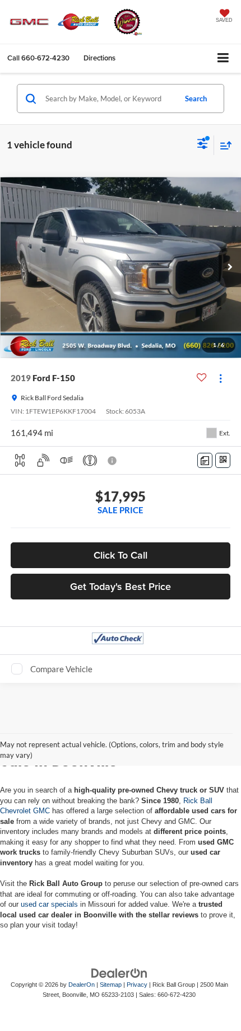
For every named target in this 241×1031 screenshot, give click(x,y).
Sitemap (111, 984)
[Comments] (204, 460)
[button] (38, 58)
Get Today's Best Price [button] (120, 586)
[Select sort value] (223, 145)
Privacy (137, 984)
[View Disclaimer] (113, 460)
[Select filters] (203, 145)
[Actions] (220, 378)
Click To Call (120, 555)
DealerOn (81, 984)
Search (196, 98)
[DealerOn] (119, 972)
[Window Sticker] (222, 460)
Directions (99, 58)
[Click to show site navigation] (223, 58)
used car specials (49, 904)
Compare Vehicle (61, 669)
